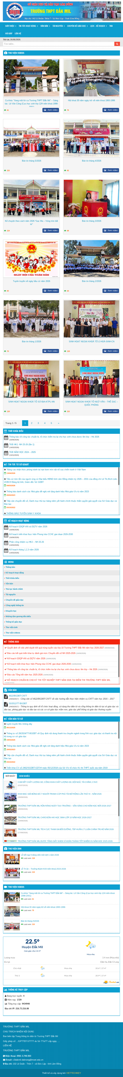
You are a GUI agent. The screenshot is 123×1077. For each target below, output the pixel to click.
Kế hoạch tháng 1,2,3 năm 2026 (24, 549)
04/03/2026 (11, 485)
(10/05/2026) (9, 683)
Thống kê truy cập (18, 990)
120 (68, 351)
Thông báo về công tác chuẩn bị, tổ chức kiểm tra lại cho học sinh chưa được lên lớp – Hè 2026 (54, 437)
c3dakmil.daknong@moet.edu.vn (28, 1060)
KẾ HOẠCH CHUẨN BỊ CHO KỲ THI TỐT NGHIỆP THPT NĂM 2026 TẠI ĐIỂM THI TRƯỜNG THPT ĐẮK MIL (58, 680)
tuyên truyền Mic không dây (19, 724)
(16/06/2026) (81, 653)
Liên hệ (18, 34)
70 (8, 351)
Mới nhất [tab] (10, 776)
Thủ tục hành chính (14, 589)
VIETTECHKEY (73, 1073)
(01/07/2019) (23, 785)
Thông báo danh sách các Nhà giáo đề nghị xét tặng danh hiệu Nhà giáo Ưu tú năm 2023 (47, 491)
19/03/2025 (11, 740)
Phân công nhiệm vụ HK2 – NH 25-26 (26, 542)
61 (8, 110)
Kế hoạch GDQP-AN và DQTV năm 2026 (28, 526)
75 (68, 110)
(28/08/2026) (23, 797)
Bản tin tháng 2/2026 (91, 281)
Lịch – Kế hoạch (97, 26)
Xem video (52, 110)
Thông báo (10, 567)
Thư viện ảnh (11, 627)
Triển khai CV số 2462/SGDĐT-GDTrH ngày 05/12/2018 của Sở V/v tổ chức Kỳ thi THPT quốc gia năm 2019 (56, 768)
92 (68, 170)
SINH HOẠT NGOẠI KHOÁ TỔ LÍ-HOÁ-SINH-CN (91, 341)
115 (8, 170)
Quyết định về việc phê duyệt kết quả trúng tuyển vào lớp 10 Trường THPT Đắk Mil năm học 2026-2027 (55, 648)
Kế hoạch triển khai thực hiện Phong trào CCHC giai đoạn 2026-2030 (41, 534)
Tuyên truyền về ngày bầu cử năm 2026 (31, 281)
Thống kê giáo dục (14, 622)
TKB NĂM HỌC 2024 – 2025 (22, 452)
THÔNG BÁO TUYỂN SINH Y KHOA (23, 513)
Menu (11, 562)
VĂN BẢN (12, 690)
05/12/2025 (11, 728)
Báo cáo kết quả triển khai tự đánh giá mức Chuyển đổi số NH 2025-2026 (41, 653)
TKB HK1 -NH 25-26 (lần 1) (21, 444)
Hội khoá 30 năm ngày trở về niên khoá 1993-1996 (91, 100)
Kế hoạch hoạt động (18, 521)
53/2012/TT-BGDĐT (18, 703)
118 (33, 858)
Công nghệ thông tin (15, 605)
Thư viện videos (16, 53)
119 (8, 231)
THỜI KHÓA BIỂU (15, 431)
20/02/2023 (11, 495)
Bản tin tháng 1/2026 (31, 341)
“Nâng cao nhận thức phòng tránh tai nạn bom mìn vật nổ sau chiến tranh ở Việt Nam (46, 469)
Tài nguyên (58, 26)
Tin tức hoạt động (28, 26)
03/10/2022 (11, 507)
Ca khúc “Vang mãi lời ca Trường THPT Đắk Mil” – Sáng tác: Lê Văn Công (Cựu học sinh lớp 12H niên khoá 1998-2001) (31, 103)
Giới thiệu (10, 26)
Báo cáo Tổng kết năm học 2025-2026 (25, 674)
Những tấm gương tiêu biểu (18, 616)
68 (68, 231)
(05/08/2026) (110, 648)
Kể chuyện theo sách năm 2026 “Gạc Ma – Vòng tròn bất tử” (31, 222)
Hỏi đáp (8, 34)
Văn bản (45, 26)
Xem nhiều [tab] (24, 776)
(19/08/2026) (23, 821)
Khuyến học (11, 611)
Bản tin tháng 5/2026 (31, 161)
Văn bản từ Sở (15, 719)
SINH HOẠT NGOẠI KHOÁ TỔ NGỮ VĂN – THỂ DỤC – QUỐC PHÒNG (91, 403)
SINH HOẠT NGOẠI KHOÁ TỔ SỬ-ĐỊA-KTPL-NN (31, 402)
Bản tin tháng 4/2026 (91, 161)
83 (8, 291)
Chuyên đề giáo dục (76, 26)
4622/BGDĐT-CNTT (18, 696)
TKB (111, 26)
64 (68, 291)
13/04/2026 (11, 473)
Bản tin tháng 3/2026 (91, 221)
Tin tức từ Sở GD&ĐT (18, 465)
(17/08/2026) (23, 833)
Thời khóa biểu (12, 578)
